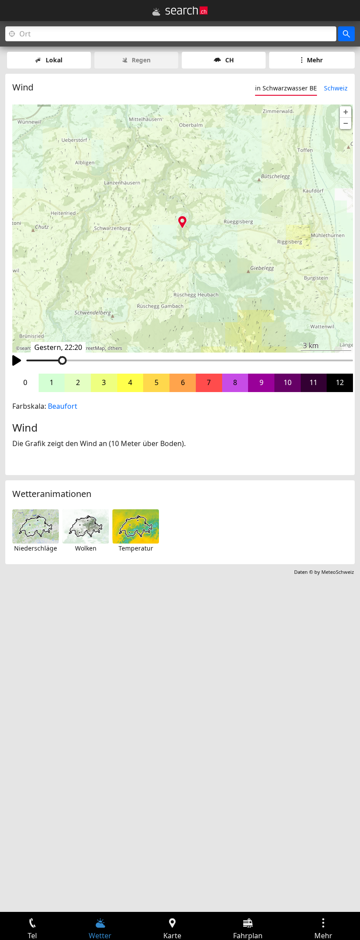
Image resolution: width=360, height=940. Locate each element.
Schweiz (336, 88)
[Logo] (187, 10)
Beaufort (62, 406)
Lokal (54, 60)
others (115, 348)
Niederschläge (35, 548)
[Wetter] (156, 11)
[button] (345, 112)
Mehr (315, 60)
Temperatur (136, 548)
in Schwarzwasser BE (286, 88)
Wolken (86, 548)
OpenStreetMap (87, 348)
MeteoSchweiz (337, 572)
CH (229, 60)
